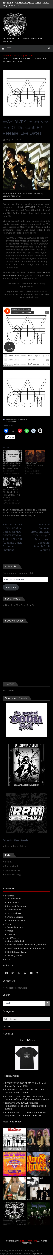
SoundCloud (9, 515)
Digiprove (37, 1253)
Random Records (16, 920)
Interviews (13, 902)
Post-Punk (23, 512)
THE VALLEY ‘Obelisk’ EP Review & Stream (34, 466)
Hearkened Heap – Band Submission (26, 948)
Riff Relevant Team (16, 952)
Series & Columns (16, 906)
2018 (8, 510)
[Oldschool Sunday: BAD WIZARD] (14, 1189)
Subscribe (11, 587)
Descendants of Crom (16, 846)
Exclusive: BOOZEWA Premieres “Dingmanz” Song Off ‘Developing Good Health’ (25, 1106)
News (8, 924)
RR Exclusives (14, 899)
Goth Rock (41, 510)
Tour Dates (21, 515)
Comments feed (13, 870)
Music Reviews (15, 909)
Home (8, 959)
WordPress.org (13, 875)
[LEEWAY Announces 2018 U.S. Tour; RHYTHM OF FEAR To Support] (14, 1214)
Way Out (32, 515)
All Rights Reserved (11, 421)
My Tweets (8, 690)
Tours (10, 931)
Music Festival (10, 512)
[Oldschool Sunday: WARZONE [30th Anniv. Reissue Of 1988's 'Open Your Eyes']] (14, 1140)
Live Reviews (14, 913)
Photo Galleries (15, 917)
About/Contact (12, 938)
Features (9, 896)
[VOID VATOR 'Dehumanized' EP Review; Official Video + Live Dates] (14, 1164)
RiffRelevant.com (28, 1241)
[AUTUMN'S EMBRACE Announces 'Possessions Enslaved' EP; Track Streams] (38, 1164)
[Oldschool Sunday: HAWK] (38, 1140)
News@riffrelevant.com (15, 988)
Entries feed (11, 866)
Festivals (12, 934)
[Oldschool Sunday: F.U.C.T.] (38, 1189)
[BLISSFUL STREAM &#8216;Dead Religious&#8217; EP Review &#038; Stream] (12, 456)
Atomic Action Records (23, 510)
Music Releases (15, 927)
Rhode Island (36, 512)
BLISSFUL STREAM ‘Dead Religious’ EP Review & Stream (12, 466)
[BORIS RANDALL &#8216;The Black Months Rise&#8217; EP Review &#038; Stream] (12, 482)
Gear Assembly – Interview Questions (26, 945)
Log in (8, 862)
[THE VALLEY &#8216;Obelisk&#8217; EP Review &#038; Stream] (35, 456)
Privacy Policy (14, 955)
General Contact (15, 941)
